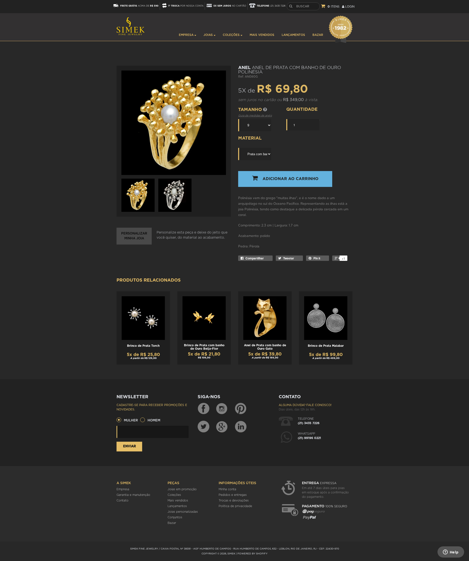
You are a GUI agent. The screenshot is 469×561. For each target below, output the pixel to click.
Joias (208, 34)
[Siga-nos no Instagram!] (222, 409)
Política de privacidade (235, 506)
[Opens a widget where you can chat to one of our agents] (450, 552)
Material (250, 138)
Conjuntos (175, 517)
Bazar (317, 34)
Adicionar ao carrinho (291, 179)
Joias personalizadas (183, 511)
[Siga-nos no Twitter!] (203, 426)
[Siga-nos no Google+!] (222, 426)
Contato (122, 500)
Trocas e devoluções (234, 500)
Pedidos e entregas (233, 494)
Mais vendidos (262, 34)
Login (349, 6)
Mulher (131, 420)
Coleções (232, 34)
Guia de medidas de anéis (255, 115)
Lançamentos (293, 34)
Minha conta (227, 489)
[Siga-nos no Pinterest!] (240, 409)
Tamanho (250, 110)
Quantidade (302, 109)
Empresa (186, 34)
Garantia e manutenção (133, 494)
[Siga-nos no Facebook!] (203, 409)
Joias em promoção (182, 489)
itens (334, 6)
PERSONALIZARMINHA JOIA (134, 236)
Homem (154, 420)
